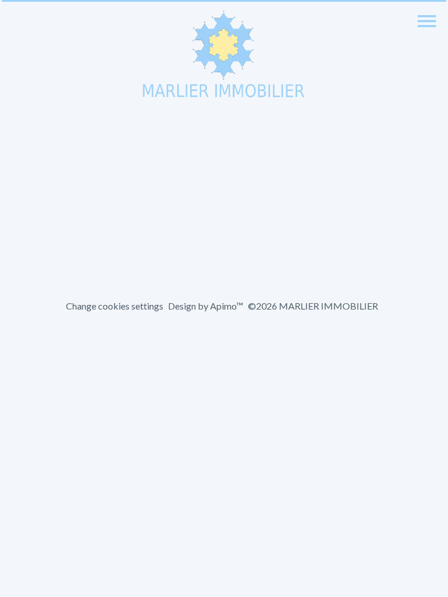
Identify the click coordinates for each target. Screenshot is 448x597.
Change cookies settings (114, 305)
